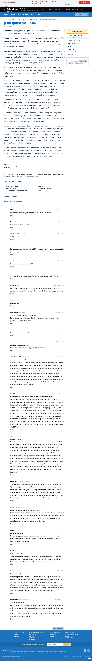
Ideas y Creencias (23, 15)
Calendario (31, 636)
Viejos (20, 201)
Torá (47, 651)
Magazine (16, 636)
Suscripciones (32, 639)
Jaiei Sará (32, 19)
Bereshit (25, 19)
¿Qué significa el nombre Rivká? (16, 190)
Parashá (6, 19)
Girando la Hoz (11, 188)
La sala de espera (42, 186)
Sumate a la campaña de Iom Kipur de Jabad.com (44, 2)
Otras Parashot (15, 19)
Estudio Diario (32, 637)
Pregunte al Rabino (52, 9)
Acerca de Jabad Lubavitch (71, 634)
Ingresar (44, 9)
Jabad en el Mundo (69, 637)
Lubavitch (29, 649)
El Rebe (67, 636)
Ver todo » (40, 190)
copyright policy (37, 176)
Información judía (57, 651)
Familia (32, 15)
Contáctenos (86, 656)
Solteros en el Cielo (12, 186)
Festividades (53, 634)
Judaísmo (13, 15)
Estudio (6, 15)
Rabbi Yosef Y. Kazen (36, 651)
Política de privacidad (75, 656)
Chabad (24, 649)
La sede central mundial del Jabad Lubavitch (57, 649)
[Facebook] (85, 650)
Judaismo (50, 651)
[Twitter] (88, 650)
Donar (76, 9)
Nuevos (16, 201)
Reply (12, 215)
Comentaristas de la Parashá (46, 19)
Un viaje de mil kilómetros (45, 188)
